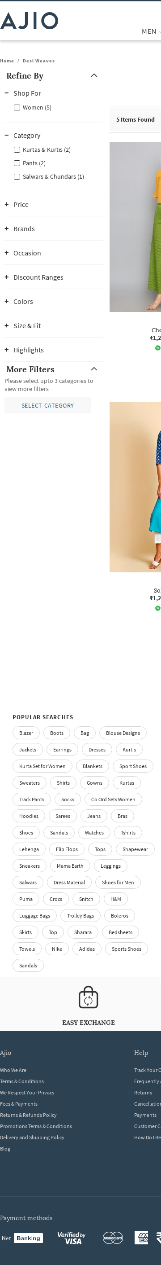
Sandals (59, 832)
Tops (100, 849)
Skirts (25, 932)
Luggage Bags (34, 915)
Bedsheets (120, 932)
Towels (27, 948)
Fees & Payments (19, 1103)
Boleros (119, 915)
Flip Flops (67, 849)
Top (53, 932)
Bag (84, 732)
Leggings (111, 865)
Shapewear (135, 849)
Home (7, 60)
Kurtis (129, 749)
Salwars (28, 882)
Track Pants (31, 799)
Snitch (86, 899)
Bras (122, 816)
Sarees (62, 816)
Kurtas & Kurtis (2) (47, 149)
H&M (115, 899)
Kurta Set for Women (42, 766)
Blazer (26, 732)
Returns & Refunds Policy (28, 1114)
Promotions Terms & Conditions (36, 1126)
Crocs (56, 899)
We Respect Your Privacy (27, 1092)
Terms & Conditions (22, 1081)
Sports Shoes (126, 948)
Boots (57, 732)
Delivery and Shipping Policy (32, 1137)
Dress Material (69, 882)
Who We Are (13, 1070)
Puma (26, 899)
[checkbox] (53, 107)
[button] (53, 75)
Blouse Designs (123, 732)
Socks (67, 799)
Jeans (94, 816)
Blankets (92, 766)
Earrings (62, 749)
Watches (94, 832)
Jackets (27, 749)
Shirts (63, 782)
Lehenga (29, 849)
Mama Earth (70, 865)
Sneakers (29, 865)
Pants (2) (34, 163)
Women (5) (37, 107)
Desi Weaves (39, 60)
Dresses (97, 749)
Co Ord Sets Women (113, 799)
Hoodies (28, 816)
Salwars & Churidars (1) (53, 176)
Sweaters (29, 782)
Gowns (94, 782)
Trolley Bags (80, 915)
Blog (5, 1148)
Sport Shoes (133, 766)
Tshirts (128, 832)
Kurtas (126, 782)
